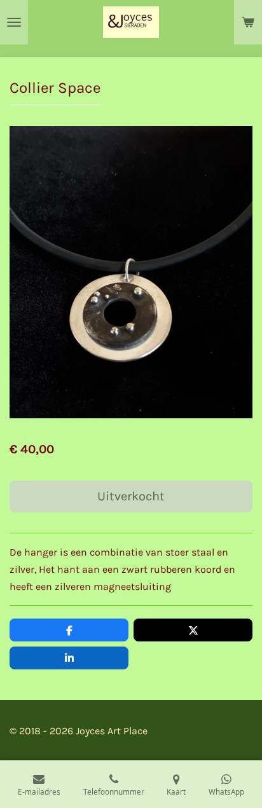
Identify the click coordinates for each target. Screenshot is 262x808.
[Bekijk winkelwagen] (248, 22)
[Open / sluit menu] (14, 22)
